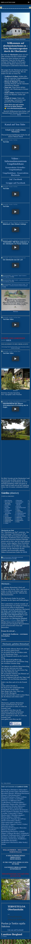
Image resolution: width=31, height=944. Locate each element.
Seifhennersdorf (14, 835)
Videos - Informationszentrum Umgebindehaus (16, 161)
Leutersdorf (12, 813)
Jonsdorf (10, 808)
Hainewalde (19, 519)
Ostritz (7, 516)
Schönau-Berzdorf (13, 833)
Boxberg (18, 506)
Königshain (5, 810)
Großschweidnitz (21, 516)
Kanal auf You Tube (15, 124)
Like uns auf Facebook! (16, 930)
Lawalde (4, 813)
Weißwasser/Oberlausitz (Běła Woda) (14, 842)
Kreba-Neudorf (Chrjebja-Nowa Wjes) (14, 811)
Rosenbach (11, 829)
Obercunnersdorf (7, 822)
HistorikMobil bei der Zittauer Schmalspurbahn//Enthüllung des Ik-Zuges (15, 405)
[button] (15, 147)
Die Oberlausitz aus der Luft (13, 260)
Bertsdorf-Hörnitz (19, 504)
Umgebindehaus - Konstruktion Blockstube (15, 174)
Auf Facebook (15, 179)
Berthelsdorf (19, 502)
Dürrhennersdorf (21, 507)
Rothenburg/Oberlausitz (9, 831)
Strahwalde (12, 837)
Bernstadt (7, 502)
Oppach (12, 824)
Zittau (6, 523)
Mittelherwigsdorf (17, 815)
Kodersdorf (18, 808)
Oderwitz (17, 822)
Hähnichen (5, 804)
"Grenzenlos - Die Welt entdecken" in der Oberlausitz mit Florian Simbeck (16, 243)
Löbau (7, 509)
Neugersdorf (8, 510)
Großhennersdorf (21, 513)
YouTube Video (8, 319)
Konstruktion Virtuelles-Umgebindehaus (15, 168)
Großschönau (20, 514)
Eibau (18, 509)
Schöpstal (4, 835)
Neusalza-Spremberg (8, 512)
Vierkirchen (13, 839)
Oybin (25, 824)
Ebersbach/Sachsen (8, 797)
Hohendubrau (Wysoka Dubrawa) (12, 806)
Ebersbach (8, 504)
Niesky (17, 820)
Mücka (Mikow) (6, 817)
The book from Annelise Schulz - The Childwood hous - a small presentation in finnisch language (14, 285)
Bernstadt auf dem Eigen (9, 791)
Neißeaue (17, 817)
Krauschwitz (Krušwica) (18, 810)
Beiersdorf (19, 500)
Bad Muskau (8, 500)
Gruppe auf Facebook (15, 183)
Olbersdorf (5, 824)
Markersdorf (5, 815)
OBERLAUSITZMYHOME (8, 2)
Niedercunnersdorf (7, 820)
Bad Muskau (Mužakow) (9, 790)
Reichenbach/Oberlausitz (10, 828)
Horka (3, 808)
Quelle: (3, 639)
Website (5, 936)
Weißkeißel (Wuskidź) (9, 840)
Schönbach (24, 833)
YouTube (6, 142)
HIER (19, 115)
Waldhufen (22, 839)
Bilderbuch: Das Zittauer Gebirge (14, 224)
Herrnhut (7, 507)
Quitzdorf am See (7, 826)
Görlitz (7, 506)
